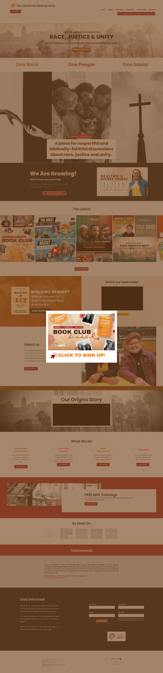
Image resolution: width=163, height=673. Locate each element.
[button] (113, 314)
